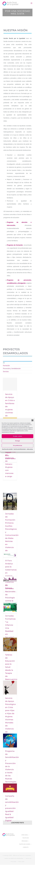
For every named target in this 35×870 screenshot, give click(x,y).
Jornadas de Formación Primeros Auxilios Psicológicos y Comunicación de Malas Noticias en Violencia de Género (10, 501)
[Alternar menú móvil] (31, 3)
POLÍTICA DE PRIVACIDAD (20, 449)
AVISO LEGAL (30, 449)
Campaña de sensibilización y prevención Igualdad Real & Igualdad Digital (10, 788)
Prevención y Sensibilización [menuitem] (12, 368)
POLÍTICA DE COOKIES (7, 449)
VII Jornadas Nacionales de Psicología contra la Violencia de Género (10, 579)
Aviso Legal (21, 861)
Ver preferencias (17, 445)
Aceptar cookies (17, 436)
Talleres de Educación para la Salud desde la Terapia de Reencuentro (10, 644)
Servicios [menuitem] (6, 371)
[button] (32, 420)
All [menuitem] (4, 363)
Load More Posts (17, 823)
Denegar (17, 441)
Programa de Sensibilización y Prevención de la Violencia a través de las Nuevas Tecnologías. (10, 740)
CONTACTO (25, 847)
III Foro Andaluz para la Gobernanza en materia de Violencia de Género (10, 555)
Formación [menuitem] (6, 365)
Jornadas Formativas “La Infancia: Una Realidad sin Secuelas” (10, 607)
